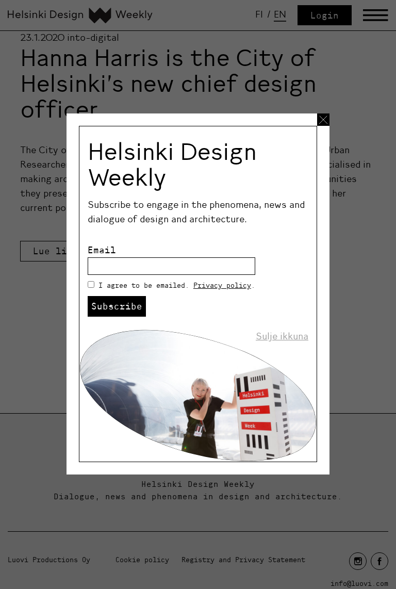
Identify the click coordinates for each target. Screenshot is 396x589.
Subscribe (116, 306)
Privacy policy (222, 285)
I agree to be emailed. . (176, 285)
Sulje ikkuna (282, 336)
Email (102, 249)
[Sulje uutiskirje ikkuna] (323, 119)
